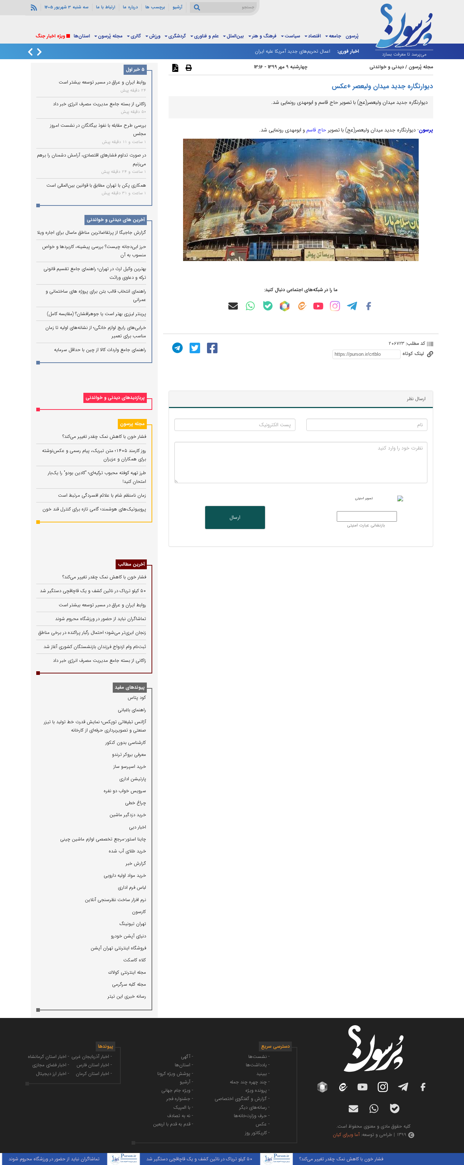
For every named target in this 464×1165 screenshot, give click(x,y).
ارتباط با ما (105, 7)
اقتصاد (314, 36)
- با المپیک (183, 1107)
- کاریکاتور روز (257, 1133)
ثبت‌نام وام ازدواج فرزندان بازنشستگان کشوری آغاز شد (95, 647)
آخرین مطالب (131, 564)
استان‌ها (82, 36)
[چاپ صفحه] (188, 67)
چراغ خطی (135, 803)
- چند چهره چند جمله (250, 1082)
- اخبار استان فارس (94, 1065)
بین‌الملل (235, 36)
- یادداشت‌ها (258, 1065)
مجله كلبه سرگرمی (129, 984)
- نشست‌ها (259, 1056)
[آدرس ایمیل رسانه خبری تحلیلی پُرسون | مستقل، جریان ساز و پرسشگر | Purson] (233, 306)
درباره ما (130, 7)
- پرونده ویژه (257, 1090)
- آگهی (187, 1056)
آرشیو (177, 7)
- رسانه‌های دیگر (254, 1107)
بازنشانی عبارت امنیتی (366, 525)
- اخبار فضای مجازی (50, 1065)
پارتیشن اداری (132, 779)
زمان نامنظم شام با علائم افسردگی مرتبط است (102, 495)
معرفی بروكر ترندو (129, 754)
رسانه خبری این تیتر (127, 996)
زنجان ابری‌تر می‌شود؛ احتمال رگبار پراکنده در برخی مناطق (92, 632)
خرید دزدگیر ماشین (127, 815)
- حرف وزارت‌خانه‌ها (252, 1116)
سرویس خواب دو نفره (125, 791)
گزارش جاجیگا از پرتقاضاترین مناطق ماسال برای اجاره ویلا (91, 232)
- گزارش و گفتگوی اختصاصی (242, 1099)
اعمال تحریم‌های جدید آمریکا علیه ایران (292, 51)
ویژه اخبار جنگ (50, 36)
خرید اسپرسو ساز (129, 766)
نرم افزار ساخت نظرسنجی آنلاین (115, 900)
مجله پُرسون (110, 36)
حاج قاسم (316, 130)
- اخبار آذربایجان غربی (91, 1056)
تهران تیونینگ (132, 924)
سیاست (292, 36)
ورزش (154, 36)
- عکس (263, 1124)
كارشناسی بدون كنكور (125, 742)
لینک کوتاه (413, 354)
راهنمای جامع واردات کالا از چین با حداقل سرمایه (100, 350)
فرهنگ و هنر (264, 36)
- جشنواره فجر (179, 1099)
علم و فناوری (206, 36)
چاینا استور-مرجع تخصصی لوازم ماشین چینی (103, 839)
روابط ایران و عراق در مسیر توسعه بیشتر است (102, 82)
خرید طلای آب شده (127, 851)
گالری (135, 36)
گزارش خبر (136, 863)
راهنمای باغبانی (132, 710)
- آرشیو (186, 1082)
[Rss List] (33, 7)
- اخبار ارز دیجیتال (52, 1074)
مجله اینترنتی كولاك (127, 972)
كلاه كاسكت (134, 960)
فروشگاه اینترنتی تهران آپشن (118, 948)
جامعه (335, 36)
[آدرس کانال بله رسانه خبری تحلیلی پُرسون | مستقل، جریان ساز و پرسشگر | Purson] (268, 305)
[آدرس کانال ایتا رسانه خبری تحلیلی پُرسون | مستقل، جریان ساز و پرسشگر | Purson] (301, 306)
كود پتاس (137, 697)
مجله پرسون (132, 424)
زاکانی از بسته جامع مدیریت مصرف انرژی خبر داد (99, 104)
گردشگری (177, 36)
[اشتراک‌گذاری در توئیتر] (194, 347)
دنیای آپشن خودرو (128, 936)
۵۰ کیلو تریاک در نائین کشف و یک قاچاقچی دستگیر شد (93, 591)
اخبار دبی (137, 827)
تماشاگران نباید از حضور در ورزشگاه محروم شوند (100, 619)
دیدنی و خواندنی (386, 67)
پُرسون (352, 36)
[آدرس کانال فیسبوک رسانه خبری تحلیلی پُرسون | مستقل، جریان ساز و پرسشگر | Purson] (368, 306)
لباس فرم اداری (132, 887)
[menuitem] (352, 37)
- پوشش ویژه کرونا (175, 1074)
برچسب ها (155, 7)
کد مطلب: (414, 343)
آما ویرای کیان (346, 1134)
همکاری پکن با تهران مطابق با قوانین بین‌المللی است (96, 185)
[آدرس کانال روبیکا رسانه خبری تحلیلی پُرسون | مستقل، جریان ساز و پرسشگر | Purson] (284, 306)
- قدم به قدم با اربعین (173, 1124)
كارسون (139, 912)
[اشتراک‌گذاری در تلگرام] (176, 347)
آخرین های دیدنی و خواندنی (116, 220)
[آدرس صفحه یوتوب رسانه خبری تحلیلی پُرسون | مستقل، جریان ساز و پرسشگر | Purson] (318, 306)
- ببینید (263, 1074)
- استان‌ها (184, 1065)
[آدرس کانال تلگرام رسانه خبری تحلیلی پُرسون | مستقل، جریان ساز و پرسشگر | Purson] (352, 306)
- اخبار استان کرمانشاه (48, 1056)
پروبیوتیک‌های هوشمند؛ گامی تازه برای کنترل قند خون (94, 509)
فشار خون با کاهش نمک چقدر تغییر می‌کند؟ (104, 436)
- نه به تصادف (180, 1116)
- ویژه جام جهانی (177, 1090)
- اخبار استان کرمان (94, 1074)
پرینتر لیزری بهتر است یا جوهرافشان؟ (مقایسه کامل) (96, 314)
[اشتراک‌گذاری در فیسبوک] (211, 347)
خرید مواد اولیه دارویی (125, 875)
